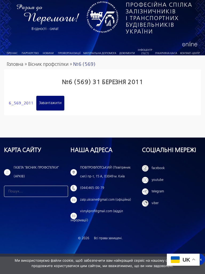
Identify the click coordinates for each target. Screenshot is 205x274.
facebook (158, 168)
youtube (157, 180)
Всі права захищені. (108, 238)
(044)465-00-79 (92, 188)
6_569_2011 (21, 103)
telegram (158, 191)
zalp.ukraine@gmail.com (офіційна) (105, 199)
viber (155, 203)
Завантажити (50, 103)
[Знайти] (62, 191)
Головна (15, 64)
